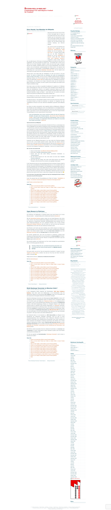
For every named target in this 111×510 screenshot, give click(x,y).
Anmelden (78, 339)
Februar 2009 (73, 431)
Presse (72, 302)
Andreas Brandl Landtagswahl (74, 507)
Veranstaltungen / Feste (78, 311)
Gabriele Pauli (78, 287)
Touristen (73, 309)
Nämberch (72, 87)
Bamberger (57, 305)
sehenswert (81, 305)
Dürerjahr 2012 (51, 48)
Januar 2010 (73, 416)
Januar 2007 (73, 470)
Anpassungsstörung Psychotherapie (55, 508)
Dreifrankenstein (74, 125)
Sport (84, 305)
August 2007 (73, 459)
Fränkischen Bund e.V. (75, 137)
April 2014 (72, 377)
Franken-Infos (73, 130)
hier (27, 103)
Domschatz (82, 275)
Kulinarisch (73, 84)
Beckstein (80, 271)
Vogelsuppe (56, 507)
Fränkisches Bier (81, 286)
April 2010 (72, 413)
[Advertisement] (44, 23)
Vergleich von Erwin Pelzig (32, 252)
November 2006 (73, 473)
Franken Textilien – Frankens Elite (77, 128)
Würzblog (72, 161)
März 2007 (73, 467)
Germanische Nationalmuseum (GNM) (56, 49)
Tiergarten (82, 307)
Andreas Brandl (42, 30)
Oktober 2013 (73, 382)
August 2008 (73, 441)
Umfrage (83, 309)
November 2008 (73, 436)
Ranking (76, 304)
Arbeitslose (73, 269)
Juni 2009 (72, 425)
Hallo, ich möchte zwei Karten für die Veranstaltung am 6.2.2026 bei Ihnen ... (78, 112)
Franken (77, 280)
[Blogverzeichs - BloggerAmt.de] (78, 238)
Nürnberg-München (34, 207)
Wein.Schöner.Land (74, 153)
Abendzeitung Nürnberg (35, 218)
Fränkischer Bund (74, 286)
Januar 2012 (73, 394)
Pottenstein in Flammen (80, 301)
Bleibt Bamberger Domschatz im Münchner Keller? (42, 288)
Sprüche (73, 306)
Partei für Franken (74, 147)
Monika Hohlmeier (80, 293)
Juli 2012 (72, 389)
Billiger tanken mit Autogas (75, 169)
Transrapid (77, 309)
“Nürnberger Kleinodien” (52, 334)
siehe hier (38, 239)
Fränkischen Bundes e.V (49, 301)
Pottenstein (74, 301)
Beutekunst (57, 216)
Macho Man (42, 507)
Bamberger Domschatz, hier (48, 69)
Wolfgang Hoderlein (76, 314)
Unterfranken (73, 95)
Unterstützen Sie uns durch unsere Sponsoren (78, 318)
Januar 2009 (73, 433)
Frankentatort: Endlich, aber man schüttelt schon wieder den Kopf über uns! (77, 43)
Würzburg (82, 314)
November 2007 (73, 455)
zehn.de (28, 144)
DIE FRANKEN (76, 275)
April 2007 (72, 466)
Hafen (82, 288)
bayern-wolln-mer (74, 347)
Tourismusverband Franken (76, 150)
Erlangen (76, 276)
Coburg (83, 274)
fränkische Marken (80, 285)
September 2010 (74, 410)
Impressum (51, 16)
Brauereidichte (77, 273)
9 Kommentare (42, 207)
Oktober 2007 (73, 456)
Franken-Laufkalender (75, 131)
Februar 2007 (73, 469)
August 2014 (73, 374)
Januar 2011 (73, 403)
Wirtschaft (82, 313)
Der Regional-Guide (74, 122)
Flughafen (77, 279)
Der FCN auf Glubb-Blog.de (76, 174)
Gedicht (83, 287)
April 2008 (72, 447)
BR (72, 273)
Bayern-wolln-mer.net (35, 8)
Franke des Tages (74, 73)
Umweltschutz (75, 310)
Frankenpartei (73, 81)
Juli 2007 (72, 461)
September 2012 (74, 388)
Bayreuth (75, 271)
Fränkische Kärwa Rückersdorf (76, 177)
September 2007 (74, 458)
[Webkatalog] (78, 239)
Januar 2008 (73, 452)
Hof (84, 289)
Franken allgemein (74, 75)
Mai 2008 (72, 445)
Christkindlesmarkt (78, 274)
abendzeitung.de (34, 258)
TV (81, 309)
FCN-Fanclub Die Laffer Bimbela (76, 175)
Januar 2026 (73, 355)
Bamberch (72, 69)
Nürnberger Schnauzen (80, 297)
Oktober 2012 (73, 386)
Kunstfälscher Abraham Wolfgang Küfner (49, 150)
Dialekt (73, 275)
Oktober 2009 (73, 419)
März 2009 (73, 430)
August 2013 (73, 385)
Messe (83, 291)
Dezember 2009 (73, 417)
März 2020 (73, 360)
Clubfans (46, 507)
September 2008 (74, 439)
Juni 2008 (72, 444)
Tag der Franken (74, 94)
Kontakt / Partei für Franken (32, 16)
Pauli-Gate (78, 300)
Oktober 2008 (73, 438)
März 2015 (73, 372)
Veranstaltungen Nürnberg (75, 151)
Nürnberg (82, 295)
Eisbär (72, 276)
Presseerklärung (77, 302)
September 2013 (74, 383)
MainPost (44, 120)
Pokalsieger (82, 300)
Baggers (77, 269)
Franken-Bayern (42, 360)
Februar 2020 (73, 361)
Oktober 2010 (73, 408)
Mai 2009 (72, 427)
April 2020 (72, 358)
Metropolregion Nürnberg (78, 292)
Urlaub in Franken (74, 97)
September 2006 (74, 476)
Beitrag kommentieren (51, 360)
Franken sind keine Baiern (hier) (36, 182)
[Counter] (78, 18)
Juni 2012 (72, 391)
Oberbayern (74, 298)
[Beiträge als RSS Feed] (78, 23)
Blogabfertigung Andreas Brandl (76, 171)
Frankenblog (73, 80)
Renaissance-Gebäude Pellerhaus (34, 224)
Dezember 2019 (73, 363)
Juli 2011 (72, 397)
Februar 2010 (73, 414)
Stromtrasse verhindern (63, 507)
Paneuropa (77, 299)
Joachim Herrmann (75, 290)
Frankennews (73, 160)
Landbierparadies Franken (75, 142)
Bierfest (84, 272)
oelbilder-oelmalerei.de (38, 144)
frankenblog (73, 345)
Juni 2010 (72, 411)
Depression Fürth (74, 172)
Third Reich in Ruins (74, 148)
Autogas (50, 507)
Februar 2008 (73, 450)
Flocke (73, 279)
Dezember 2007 (73, 453)
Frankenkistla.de (74, 134)
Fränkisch (72, 83)
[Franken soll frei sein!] (78, 64)
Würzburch (73, 100)
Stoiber (80, 306)
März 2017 (73, 368)
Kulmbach (74, 291)
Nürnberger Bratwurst (76, 296)
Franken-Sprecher (35, 507)
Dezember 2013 (73, 380)
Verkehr (74, 313)
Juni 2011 (72, 399)
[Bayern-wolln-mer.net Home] (76, 15)
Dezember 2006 (73, 472)
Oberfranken (79, 298)
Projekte (81, 302)
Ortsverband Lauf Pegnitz (75, 144)
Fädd (71, 72)
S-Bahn (72, 305)
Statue (76, 306)
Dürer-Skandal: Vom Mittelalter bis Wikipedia (40, 29)
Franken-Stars (80, 281)
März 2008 (73, 448)
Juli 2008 (72, 442)
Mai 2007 (72, 464)
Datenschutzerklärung (58, 16)
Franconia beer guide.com (75, 127)
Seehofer (76, 305)
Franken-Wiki (40, 79)
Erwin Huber (80, 276)
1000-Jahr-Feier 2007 (54, 309)
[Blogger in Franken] (75, 498)
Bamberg (83, 269)
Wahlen (72, 98)
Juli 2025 (72, 357)
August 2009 (73, 422)
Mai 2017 (72, 366)
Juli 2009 (72, 424)
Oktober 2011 (73, 396)
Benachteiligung (74, 272)
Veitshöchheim (81, 310)
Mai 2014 (72, 375)
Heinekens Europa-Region (43, 16)
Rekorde (80, 304)
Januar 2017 (73, 369)
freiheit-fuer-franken (74, 350)
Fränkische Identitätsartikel (75, 136)
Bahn (80, 269)
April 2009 (72, 428)
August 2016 (73, 371)
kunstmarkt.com (59, 143)
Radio (72, 304)
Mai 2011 (72, 400)
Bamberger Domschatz (31, 232)
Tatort (77, 307)
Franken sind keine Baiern (75, 158)
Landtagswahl (79, 291)
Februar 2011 (73, 402)
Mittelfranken (73, 86)
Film (85, 278)
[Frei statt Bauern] (78, 187)
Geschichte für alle (74, 139)
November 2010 (73, 406)
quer (84, 302)
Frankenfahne (81, 283)
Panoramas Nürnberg (75, 145)
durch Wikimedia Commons (57, 58)
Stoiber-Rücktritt (74, 92)
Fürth (73, 287)
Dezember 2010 (73, 405)
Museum (73, 294)
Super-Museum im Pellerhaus (35, 211)
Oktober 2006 (73, 475)
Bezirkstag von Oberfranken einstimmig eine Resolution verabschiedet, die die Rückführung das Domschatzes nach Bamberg (46, 325)
